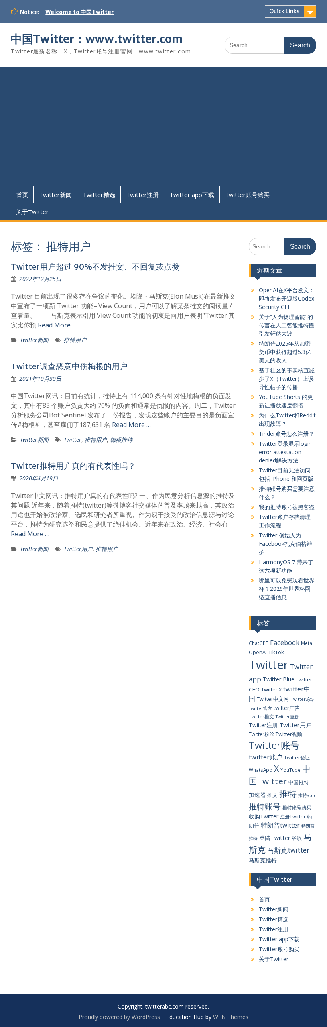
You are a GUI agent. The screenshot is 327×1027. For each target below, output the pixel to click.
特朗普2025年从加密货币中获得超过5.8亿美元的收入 (285, 352)
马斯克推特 (263, 860)
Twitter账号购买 (247, 195)
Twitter (72, 439)
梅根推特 (121, 439)
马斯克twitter (288, 850)
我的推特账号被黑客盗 (287, 507)
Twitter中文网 (273, 698)
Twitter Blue (278, 679)
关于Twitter (32, 212)
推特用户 (75, 340)
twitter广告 (287, 708)
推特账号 (265, 806)
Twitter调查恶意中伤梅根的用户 (69, 366)
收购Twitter (263, 816)
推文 (272, 795)
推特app (306, 795)
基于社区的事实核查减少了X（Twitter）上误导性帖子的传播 (287, 378)
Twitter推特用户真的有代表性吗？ (73, 466)
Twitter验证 (297, 757)
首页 (22, 195)
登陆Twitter (274, 838)
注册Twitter (293, 816)
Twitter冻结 (302, 699)
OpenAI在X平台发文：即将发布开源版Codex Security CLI (287, 298)
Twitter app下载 (191, 195)
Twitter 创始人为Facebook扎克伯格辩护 (285, 543)
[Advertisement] (163, 126)
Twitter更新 (287, 717)
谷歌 (297, 838)
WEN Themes (230, 1017)
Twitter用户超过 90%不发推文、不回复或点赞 (95, 267)
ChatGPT (258, 643)
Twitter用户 (78, 549)
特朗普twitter (280, 825)
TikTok (276, 652)
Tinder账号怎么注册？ (286, 433)
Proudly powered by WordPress (119, 1017)
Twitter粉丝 (261, 734)
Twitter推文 (261, 716)
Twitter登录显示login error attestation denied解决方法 (285, 452)
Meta (306, 643)
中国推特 (298, 782)
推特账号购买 (296, 807)
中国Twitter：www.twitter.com (97, 39)
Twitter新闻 (55, 195)
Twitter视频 (289, 734)
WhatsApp (260, 770)
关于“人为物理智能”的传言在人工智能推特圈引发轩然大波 (287, 325)
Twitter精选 (99, 195)
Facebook (284, 642)
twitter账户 (265, 756)
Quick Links (284, 11)
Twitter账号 (274, 745)
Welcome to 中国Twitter (79, 12)
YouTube (290, 770)
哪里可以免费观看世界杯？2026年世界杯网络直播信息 (287, 588)
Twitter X (271, 689)
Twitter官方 (260, 708)
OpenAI (258, 652)
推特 (288, 793)
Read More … (57, 325)
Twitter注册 (142, 195)
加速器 (257, 795)
